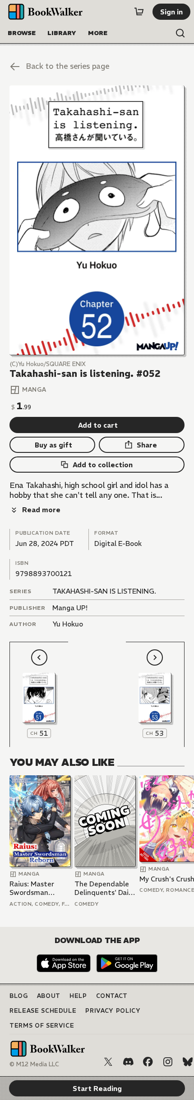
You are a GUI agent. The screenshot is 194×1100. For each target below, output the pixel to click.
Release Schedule (42, 1011)
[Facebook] (148, 1061)
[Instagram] (167, 1061)
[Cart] (139, 12)
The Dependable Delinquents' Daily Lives (104, 888)
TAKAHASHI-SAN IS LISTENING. (104, 591)
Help (78, 996)
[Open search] (180, 33)
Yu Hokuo (67, 624)
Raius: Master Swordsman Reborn (31, 888)
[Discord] (128, 1061)
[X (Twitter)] (108, 1061)
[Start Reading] (97, 220)
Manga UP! (70, 608)
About (48, 996)
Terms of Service (41, 1025)
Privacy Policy (112, 1011)
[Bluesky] (187, 1061)
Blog (18, 996)
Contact (112, 996)
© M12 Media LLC (34, 1064)
